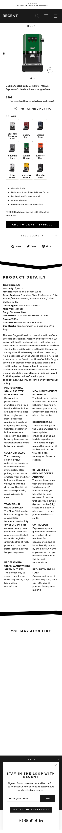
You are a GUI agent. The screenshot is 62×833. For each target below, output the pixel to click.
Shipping (27, 100)
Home (30, 26)
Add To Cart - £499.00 (32, 224)
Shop (31, 759)
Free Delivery (32, 235)
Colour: (12, 116)
